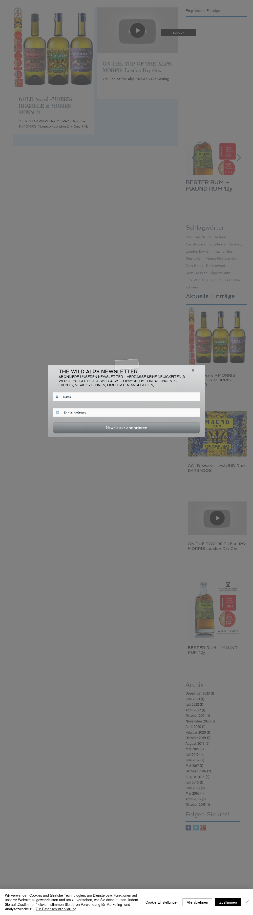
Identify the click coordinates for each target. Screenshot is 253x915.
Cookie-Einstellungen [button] (162, 902)
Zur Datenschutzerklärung (56, 908)
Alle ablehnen (197, 902)
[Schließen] (247, 902)
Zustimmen (228, 902)
